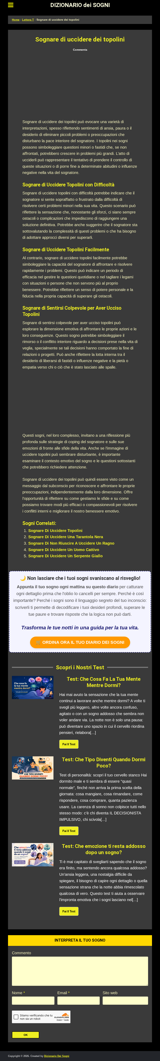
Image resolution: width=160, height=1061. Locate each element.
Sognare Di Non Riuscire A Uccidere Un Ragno (71, 543)
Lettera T (28, 19)
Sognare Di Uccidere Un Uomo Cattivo (63, 550)
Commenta (80, 49)
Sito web (110, 993)
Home (16, 19)
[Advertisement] (80, 85)
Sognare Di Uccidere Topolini (55, 530)
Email (63, 993)
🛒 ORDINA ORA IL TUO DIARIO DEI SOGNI (80, 642)
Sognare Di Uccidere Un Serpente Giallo (65, 556)
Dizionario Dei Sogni (56, 1056)
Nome (18, 993)
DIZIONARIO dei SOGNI (80, 5)
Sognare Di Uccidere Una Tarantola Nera (65, 537)
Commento (21, 953)
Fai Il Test (68, 744)
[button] (10, 5)
